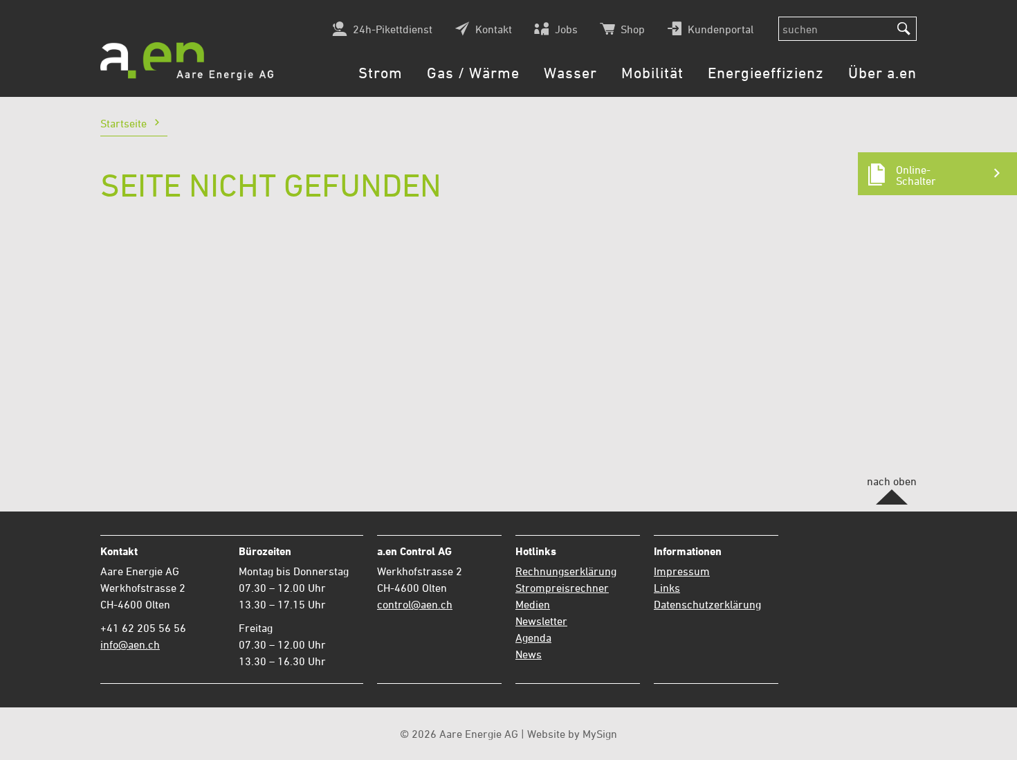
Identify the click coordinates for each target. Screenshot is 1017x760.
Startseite (123, 123)
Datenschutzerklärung (707, 604)
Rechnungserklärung (565, 571)
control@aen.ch (414, 604)
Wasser (570, 73)
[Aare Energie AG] (186, 61)
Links (667, 587)
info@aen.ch (130, 644)
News (528, 654)
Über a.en (882, 73)
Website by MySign (572, 733)
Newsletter (541, 621)
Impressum (682, 571)
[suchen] (903, 29)
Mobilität (652, 73)
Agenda (533, 637)
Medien (532, 604)
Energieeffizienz (766, 73)
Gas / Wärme (473, 73)
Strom (380, 73)
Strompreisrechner (562, 587)
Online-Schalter (916, 175)
